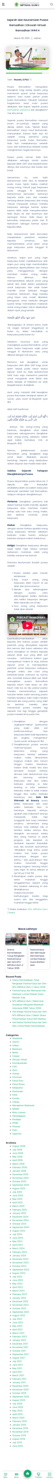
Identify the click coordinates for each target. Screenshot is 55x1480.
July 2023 (17, 1276)
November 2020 (20, 1389)
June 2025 (17, 1195)
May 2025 (17, 1199)
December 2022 (20, 1301)
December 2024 (20, 1216)
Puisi (14, 1130)
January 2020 (19, 1424)
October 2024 (19, 1223)
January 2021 (19, 1382)
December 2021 (20, 1343)
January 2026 (19, 1171)
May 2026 (17, 1156)
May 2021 (17, 1368)
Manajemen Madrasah (23, 1105)
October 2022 (19, 1308)
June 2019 (17, 1446)
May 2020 (17, 1410)
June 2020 (17, 1407)
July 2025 (17, 1192)
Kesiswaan (17, 1091)
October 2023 (19, 1266)
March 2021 (18, 1375)
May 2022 (17, 1326)
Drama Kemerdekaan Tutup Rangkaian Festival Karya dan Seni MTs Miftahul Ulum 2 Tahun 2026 (15, 959)
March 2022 (18, 1333)
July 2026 (17, 1149)
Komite (15, 1098)
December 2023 (20, 1259)
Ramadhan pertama (19, 109)
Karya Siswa (18, 1084)
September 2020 (20, 1396)
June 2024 (17, 1238)
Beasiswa (17, 1049)
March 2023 (18, 1290)
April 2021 (17, 1372)
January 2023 (19, 1298)
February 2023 (19, 1294)
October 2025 (19, 1181)
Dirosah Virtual (19, 1059)
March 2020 (18, 1417)
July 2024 (17, 1234)
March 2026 (18, 1164)
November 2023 (20, 1262)
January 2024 (19, 1255)
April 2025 (17, 1202)
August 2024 (18, 1231)
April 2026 (17, 1160)
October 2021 (19, 1350)
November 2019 (20, 1431)
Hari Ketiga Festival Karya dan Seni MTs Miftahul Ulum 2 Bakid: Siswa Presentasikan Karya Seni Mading (29, 1015)
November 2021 (20, 1347)
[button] (3, 4)
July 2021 (17, 1361)
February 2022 (19, 1336)
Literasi (15, 1102)
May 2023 (17, 1283)
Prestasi (16, 1126)
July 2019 (17, 1442)
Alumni (15, 1042)
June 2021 (17, 1365)
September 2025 (20, 1185)
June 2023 (17, 1280)
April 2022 (17, 1329)
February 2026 (19, 1167)
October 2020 (19, 1393)
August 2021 (18, 1358)
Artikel (15, 1045)
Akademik (17, 1038)
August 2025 (18, 1188)
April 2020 (17, 1414)
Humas (15, 1073)
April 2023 (17, 1287)
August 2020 (18, 1400)
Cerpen (16, 1056)
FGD (14, 1066)
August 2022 (18, 1315)
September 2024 (20, 1227)
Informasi (17, 1077)
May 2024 (17, 1241)
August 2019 (18, 1439)
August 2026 (18, 1146)
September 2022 (20, 1312)
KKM (14, 1095)
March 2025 (18, 1206)
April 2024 (17, 1245)
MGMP (15, 1109)
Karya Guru (17, 1080)
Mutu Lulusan (19, 1112)
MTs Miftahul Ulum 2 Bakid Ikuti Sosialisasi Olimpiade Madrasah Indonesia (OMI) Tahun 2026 (28, 1004)
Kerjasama (17, 1087)
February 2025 (19, 1209)
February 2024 (19, 1252)
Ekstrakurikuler (19, 1063)
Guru (14, 1070)
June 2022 (17, 1322)
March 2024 (18, 1248)
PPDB (15, 1123)
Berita (15, 1052)
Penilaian (16, 1119)
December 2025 (20, 1174)
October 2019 (19, 1435)
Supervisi (16, 1133)
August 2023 (18, 1273)
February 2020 (19, 1421)
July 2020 (17, 1403)
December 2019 (20, 1428)
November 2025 (20, 1178)
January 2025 (19, 1213)
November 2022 (20, 1305)
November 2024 (20, 1220)
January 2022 (19, 1340)
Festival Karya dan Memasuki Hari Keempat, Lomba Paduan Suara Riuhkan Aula (38, 957)
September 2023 (20, 1269)
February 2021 (19, 1379)
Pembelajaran (19, 1116)
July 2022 (17, 1319)
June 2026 (17, 1153)
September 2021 (20, 1354)
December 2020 (20, 1386)
